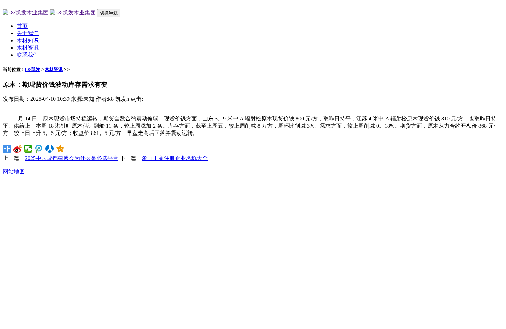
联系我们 (28, 55)
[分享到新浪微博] (17, 149)
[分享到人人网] (49, 149)
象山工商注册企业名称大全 (175, 158)
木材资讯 (28, 48)
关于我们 (28, 33)
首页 (22, 26)
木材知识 (28, 40)
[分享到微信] (28, 149)
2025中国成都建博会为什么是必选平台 (71, 158)
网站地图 (14, 171)
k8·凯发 (32, 69)
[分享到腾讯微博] (39, 149)
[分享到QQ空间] (60, 149)
